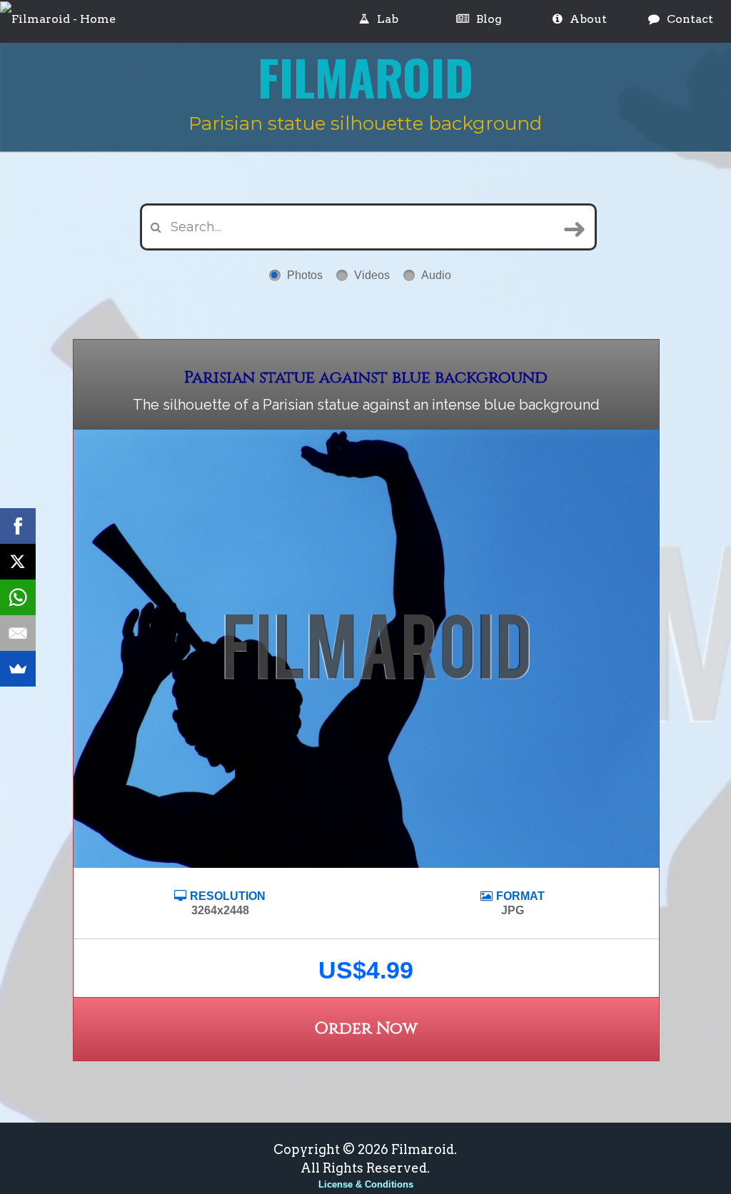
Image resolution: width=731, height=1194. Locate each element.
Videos (372, 275)
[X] (18, 562)
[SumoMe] (18, 669)
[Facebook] (18, 526)
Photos (305, 275)
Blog (489, 19)
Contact (690, 19)
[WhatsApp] (18, 597)
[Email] (18, 633)
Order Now (366, 1029)
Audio (436, 275)
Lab (387, 19)
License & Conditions (365, 1184)
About (588, 19)
